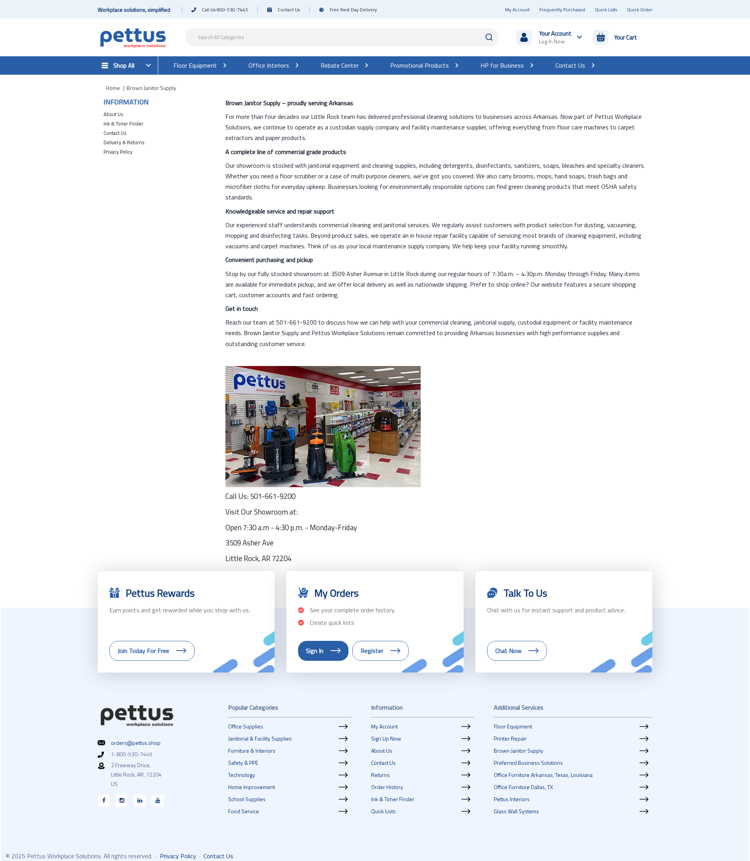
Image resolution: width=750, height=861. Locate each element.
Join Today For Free (143, 650)
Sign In (314, 650)
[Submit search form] (489, 37)
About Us (113, 114)
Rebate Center (340, 65)
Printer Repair (510, 738)
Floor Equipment (195, 65)
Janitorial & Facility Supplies (260, 738)
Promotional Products (419, 65)
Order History (387, 787)
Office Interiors (268, 65)
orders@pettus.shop (136, 743)
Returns (380, 775)
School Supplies (247, 799)
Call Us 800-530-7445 (225, 9)
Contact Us (289, 9)
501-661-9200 (272, 496)
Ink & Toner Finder (123, 123)
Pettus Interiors (512, 799)
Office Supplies (245, 726)
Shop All (123, 65)
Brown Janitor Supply (518, 751)
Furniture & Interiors (251, 751)
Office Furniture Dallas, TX (523, 787)
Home (113, 88)
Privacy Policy (118, 152)
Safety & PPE (243, 763)
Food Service (243, 811)
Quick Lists (606, 9)
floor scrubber (298, 176)
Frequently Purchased (562, 9)
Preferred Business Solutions (528, 763)
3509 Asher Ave (249, 542)
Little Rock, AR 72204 (258, 558)
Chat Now (508, 650)
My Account (517, 9)
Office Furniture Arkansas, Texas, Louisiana (543, 775)
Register (372, 650)
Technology (241, 775)
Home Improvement (251, 787)
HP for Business (502, 65)
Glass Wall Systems (516, 811)
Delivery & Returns (124, 142)
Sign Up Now (386, 738)
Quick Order (639, 9)
